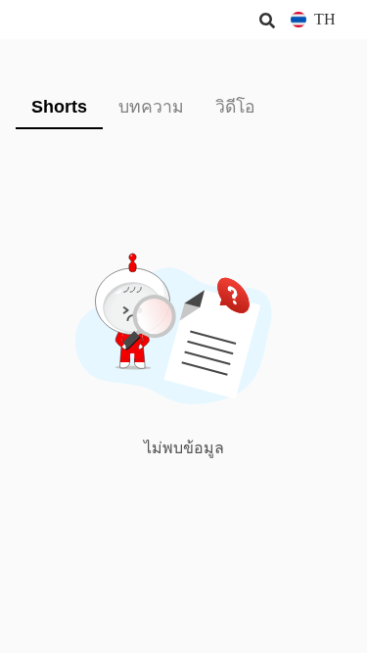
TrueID (55, 19)
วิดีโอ (235, 107)
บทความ (151, 107)
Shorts (59, 107)
